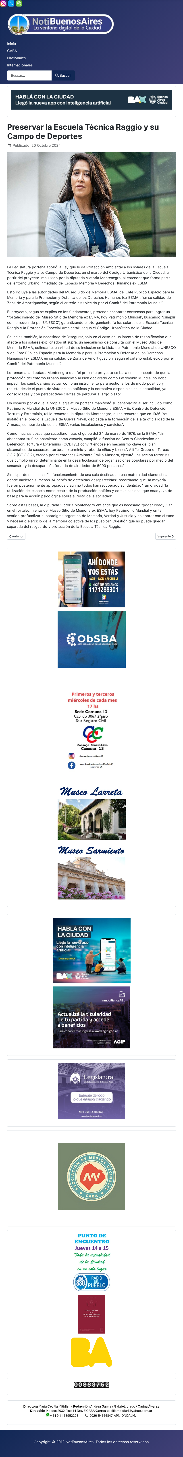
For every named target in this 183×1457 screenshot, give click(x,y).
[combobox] (29, 75)
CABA (12, 51)
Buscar (65, 75)
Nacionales (16, 58)
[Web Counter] (91, 1385)
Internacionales (20, 65)
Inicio (11, 43)
